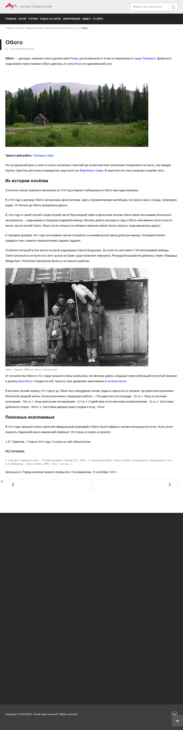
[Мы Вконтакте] (174, 714)
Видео (86, 18)
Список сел (73, 28)
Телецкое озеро (43, 155)
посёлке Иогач (116, 381)
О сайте (98, 18)
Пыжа (74, 58)
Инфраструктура (34, 28)
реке (109, 63)
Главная (10, 18)
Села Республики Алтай (22, 49)
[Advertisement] (91, 664)
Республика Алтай (55, 28)
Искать (173, 7)
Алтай (22, 18)
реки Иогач (25, 381)
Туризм (33, 18)
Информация (71, 18)
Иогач (78, 63)
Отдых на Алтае (50, 18)
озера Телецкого (145, 58)
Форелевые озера (91, 170)
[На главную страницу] (48, 6)
